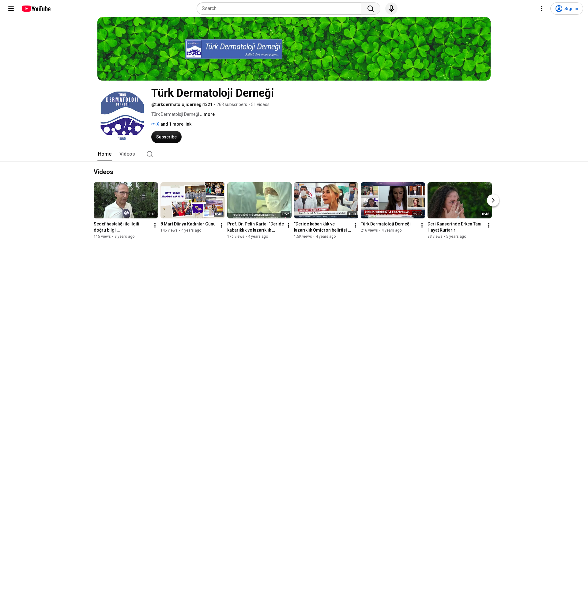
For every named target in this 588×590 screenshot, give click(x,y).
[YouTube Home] (36, 8)
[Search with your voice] (391, 8)
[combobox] (281, 8)
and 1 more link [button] (175, 124)
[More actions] (155, 225)
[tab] (104, 154)
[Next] (493, 200)
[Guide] (11, 8)
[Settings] (541, 8)
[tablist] (294, 154)
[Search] (370, 8)
